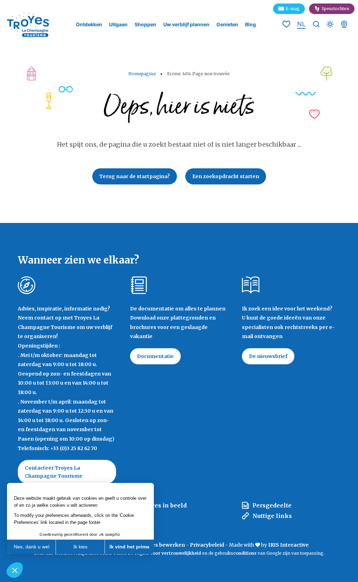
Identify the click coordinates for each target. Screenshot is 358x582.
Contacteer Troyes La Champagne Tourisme (54, 472)
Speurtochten (335, 8)
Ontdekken (89, 24)
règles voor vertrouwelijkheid (168, 553)
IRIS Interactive (288, 545)
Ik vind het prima (129, 546)
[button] (14, 570)
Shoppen (145, 24)
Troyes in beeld (164, 505)
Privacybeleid (207, 545)
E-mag (293, 8)
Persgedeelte (272, 505)
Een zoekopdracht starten (225, 176)
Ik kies (80, 546)
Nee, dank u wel (31, 546)
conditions (245, 553)
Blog (250, 24)
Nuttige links (272, 515)
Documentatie (155, 356)
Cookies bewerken (161, 545)
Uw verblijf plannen (186, 24)
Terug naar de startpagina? (134, 176)
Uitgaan (118, 24)
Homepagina (142, 73)
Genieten (227, 24)
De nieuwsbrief (268, 356)
